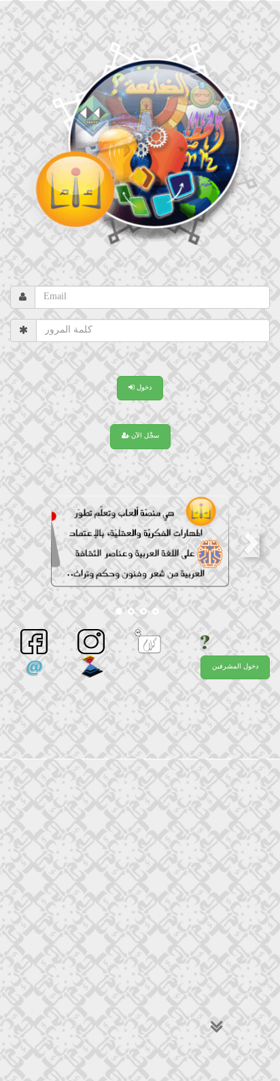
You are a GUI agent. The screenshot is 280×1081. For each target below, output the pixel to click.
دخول (143, 388)
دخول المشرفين (235, 667)
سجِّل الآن (144, 436)
